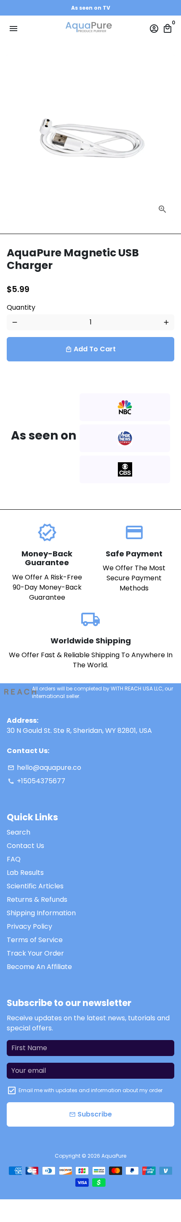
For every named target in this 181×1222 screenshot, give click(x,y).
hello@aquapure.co (44, 767)
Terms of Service (35, 940)
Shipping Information (41, 913)
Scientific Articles (35, 886)
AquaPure (113, 1155)
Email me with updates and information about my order (90, 1090)
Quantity (21, 307)
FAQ (14, 859)
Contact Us (25, 846)
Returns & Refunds (37, 899)
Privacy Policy (29, 926)
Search (18, 832)
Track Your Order (35, 953)
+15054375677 (36, 781)
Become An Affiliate (39, 967)
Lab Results (25, 872)
